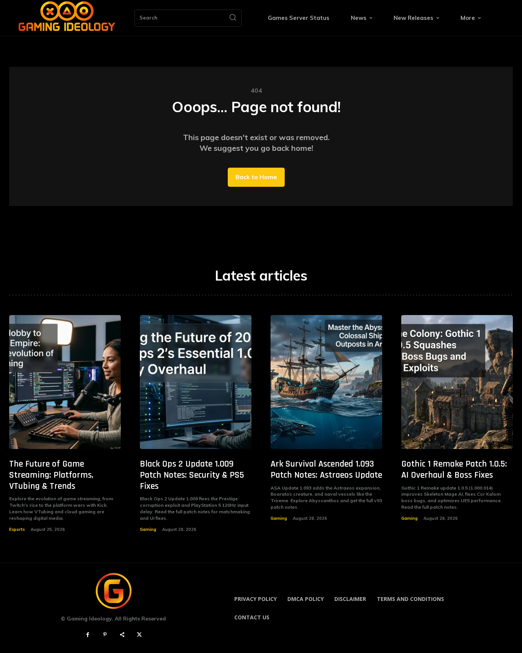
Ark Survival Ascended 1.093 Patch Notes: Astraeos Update (326, 469)
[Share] (122, 635)
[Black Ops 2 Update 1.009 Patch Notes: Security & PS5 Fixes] (195, 382)
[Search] (233, 18)
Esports (17, 529)
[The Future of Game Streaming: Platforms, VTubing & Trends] (65, 382)
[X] (139, 635)
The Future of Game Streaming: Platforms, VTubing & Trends (51, 475)
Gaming (148, 529)
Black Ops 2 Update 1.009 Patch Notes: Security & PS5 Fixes (192, 475)
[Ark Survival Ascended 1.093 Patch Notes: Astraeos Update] (326, 382)
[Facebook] (87, 635)
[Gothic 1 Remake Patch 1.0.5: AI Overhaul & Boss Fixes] (457, 382)
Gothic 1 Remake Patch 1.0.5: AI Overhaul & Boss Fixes (454, 469)
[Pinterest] (105, 635)
